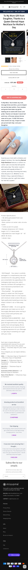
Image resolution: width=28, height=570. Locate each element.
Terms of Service (7, 511)
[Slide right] (25, 60)
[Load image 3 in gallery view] (20, 60)
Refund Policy (6, 515)
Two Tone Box (14, 72)
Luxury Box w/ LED (13, 77)
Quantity (14, 86)
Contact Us (6, 548)
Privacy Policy (6, 508)
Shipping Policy (7, 518)
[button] (3, 7)
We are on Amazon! (8, 535)
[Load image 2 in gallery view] (14, 60)
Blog (4, 531)
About (4, 528)
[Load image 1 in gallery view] (7, 60)
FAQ (4, 545)
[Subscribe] (23, 476)
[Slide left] (3, 60)
